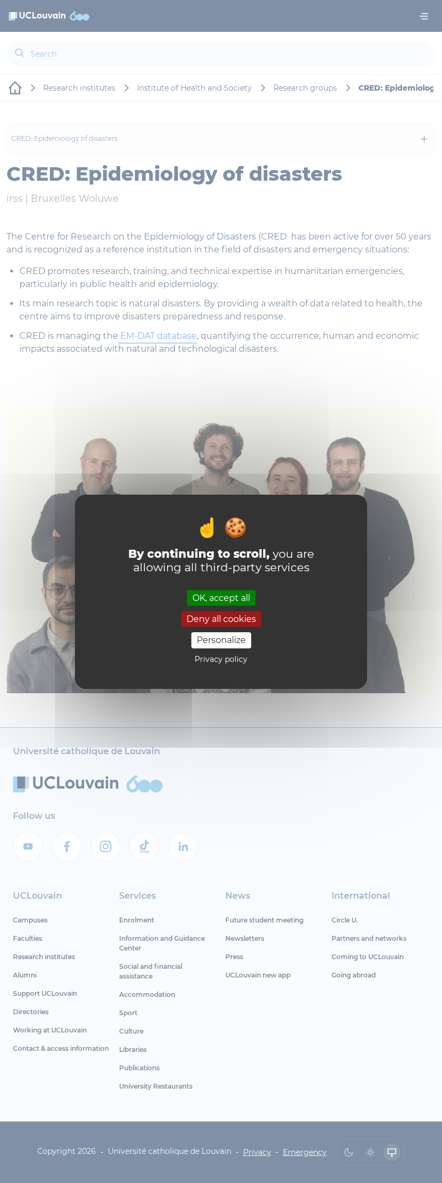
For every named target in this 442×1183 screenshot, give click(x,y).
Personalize (221, 640)
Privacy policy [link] (221, 659)
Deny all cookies (221, 619)
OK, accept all (221, 598)
